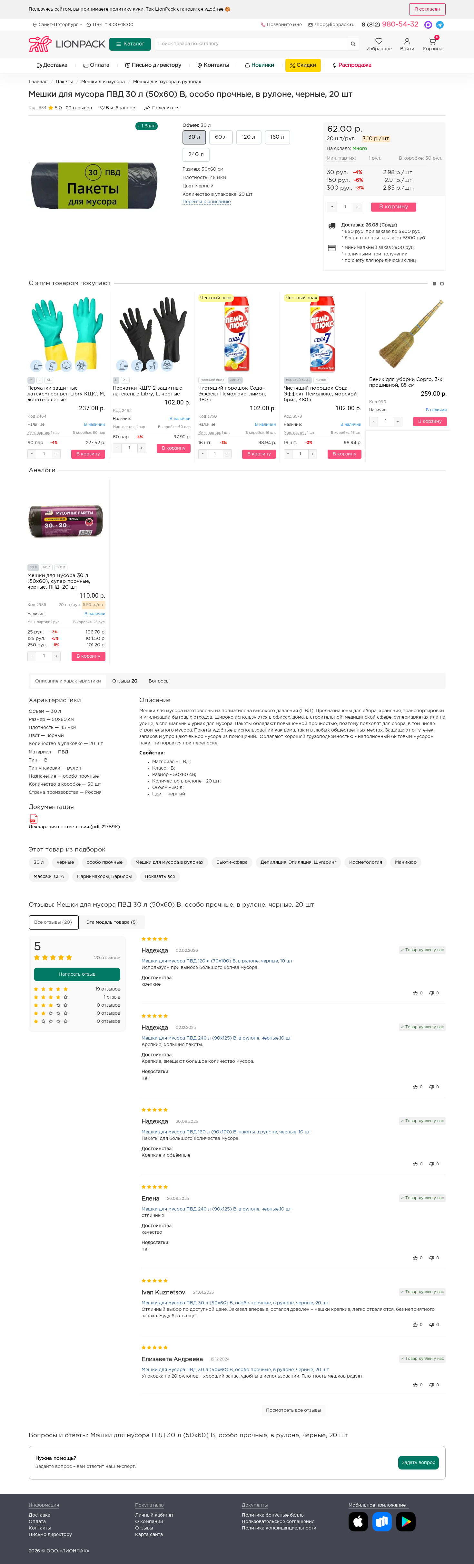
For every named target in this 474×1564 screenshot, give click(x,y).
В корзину (393, 206)
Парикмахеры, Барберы (104, 877)
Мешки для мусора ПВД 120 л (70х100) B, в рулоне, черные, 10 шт (217, 961)
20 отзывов (79, 108)
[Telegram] (440, 25)
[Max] (428, 25)
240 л (196, 154)
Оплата (99, 65)
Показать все (160, 877)
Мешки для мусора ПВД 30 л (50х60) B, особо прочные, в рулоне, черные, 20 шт (235, 1303)
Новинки (263, 65)
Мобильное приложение (377, 1505)
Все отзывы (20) (53, 922)
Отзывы (124, 681)
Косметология (365, 862)
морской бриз (212, 380)
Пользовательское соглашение (278, 1522)
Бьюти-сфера (232, 862)
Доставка (55, 65)
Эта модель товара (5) (112, 922)
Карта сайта (149, 1535)
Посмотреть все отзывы (293, 1410)
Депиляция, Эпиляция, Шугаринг (298, 862)
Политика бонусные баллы (273, 1515)
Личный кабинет (154, 1515)
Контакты (216, 65)
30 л (197, 125)
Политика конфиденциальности (279, 1528)
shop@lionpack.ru (334, 25)
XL (49, 380)
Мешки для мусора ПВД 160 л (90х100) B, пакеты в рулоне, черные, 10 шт (226, 1132)
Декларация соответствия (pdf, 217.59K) (74, 827)
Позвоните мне (284, 25)
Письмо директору (156, 65)
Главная (38, 82)
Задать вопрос (418, 1463)
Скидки (306, 65)
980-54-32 (390, 24)
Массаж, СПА (49, 877)
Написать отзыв (77, 974)
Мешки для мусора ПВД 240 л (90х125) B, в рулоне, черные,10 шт (217, 1038)
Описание (68, 681)
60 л (221, 137)
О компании (149, 1522)
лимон (235, 380)
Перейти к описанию (207, 202)
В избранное (119, 108)
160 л (277, 137)
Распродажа (355, 65)
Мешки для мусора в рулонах (167, 82)
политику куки (126, 9)
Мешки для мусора (103, 82)
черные (65, 862)
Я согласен (427, 9)
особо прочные (105, 862)
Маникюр (406, 862)
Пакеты (64, 82)
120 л (249, 137)
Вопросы (159, 681)
